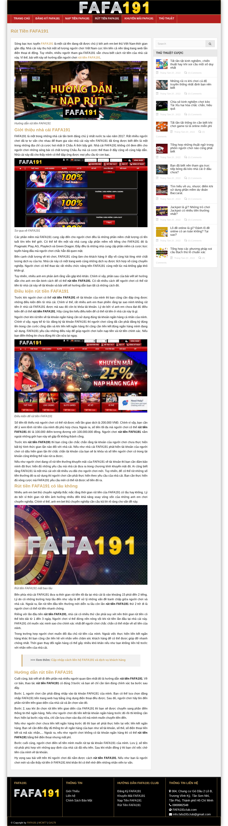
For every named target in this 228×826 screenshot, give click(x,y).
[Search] (210, 43)
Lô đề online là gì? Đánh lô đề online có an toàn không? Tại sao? (190, 231)
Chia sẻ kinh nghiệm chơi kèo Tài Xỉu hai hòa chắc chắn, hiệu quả (191, 105)
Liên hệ (70, 795)
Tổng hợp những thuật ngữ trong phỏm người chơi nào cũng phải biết (191, 148)
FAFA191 (32, 822)
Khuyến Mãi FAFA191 (139, 18)
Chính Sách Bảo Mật (79, 800)
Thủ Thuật (166, 18)
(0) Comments (195, 73)
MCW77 (42, 822)
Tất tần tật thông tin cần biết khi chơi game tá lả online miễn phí (191, 124)
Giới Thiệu (72, 791)
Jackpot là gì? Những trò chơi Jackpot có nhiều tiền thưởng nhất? (190, 210)
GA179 (52, 822)
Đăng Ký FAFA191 (47, 18)
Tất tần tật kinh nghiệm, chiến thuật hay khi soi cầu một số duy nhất (192, 64)
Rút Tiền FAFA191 (107, 18)
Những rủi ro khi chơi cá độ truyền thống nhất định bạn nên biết (190, 84)
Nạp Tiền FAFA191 (77, 18)
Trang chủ (22, 18)
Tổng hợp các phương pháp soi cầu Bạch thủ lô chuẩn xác (191, 250)
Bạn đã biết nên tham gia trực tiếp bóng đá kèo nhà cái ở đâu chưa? (190, 169)
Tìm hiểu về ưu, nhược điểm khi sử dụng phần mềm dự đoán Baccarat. (191, 190)
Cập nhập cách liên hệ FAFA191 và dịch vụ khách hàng (88, 659)
